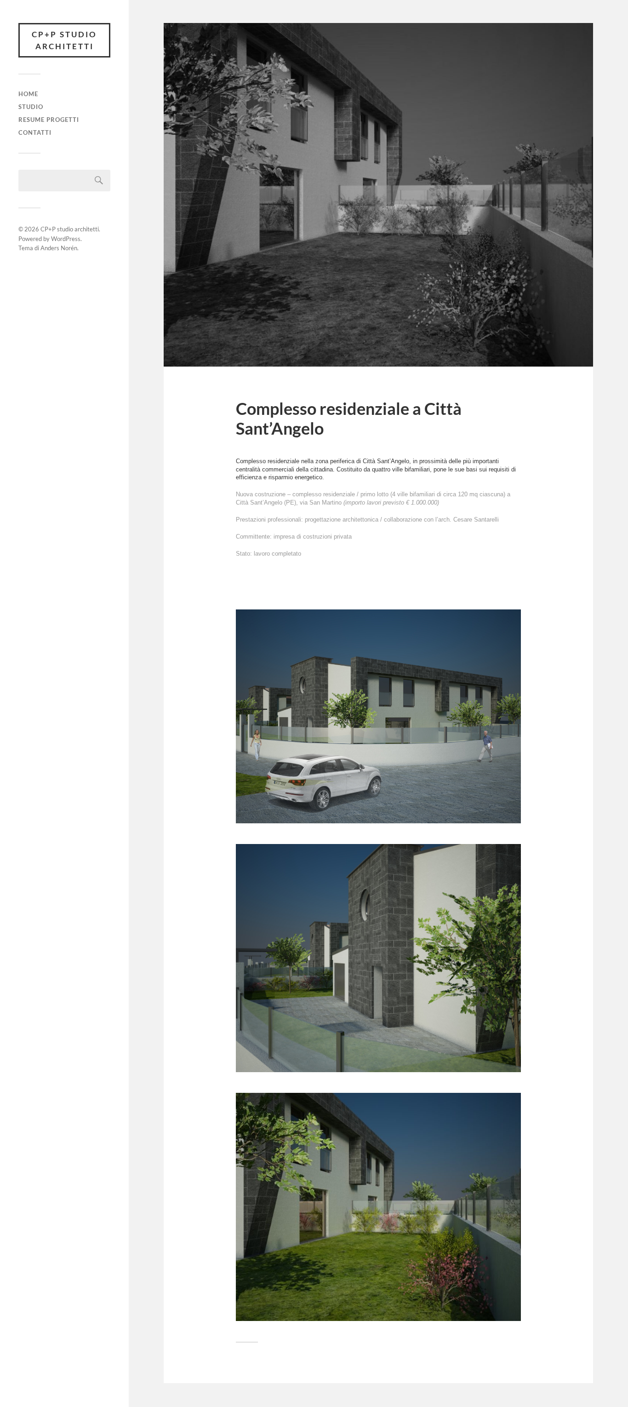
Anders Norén (58, 248)
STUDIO (30, 106)
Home (28, 94)
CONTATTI (34, 132)
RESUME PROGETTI (48, 119)
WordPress (65, 238)
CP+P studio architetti (64, 40)
